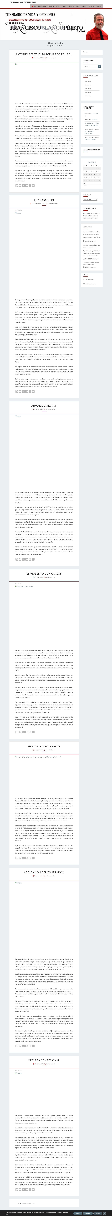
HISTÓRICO (99, 6)
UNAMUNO (91, 6)
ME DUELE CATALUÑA (92, 125)
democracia (92, 237)
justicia (95, 250)
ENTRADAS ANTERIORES (27, 1203)
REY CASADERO (44, 199)
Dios (99, 237)
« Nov (84, 186)
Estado (94, 241)
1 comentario (50, 577)
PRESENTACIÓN (42, 6)
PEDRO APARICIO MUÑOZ (92, 123)
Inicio (34, 6)
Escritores (86, 213)
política (96, 256)
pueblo (97, 259)
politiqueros (91, 256)
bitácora (92, 232)
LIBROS (64, 6)
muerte (93, 253)
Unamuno (87, 267)
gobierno (96, 245)
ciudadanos (97, 232)
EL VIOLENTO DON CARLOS (44, 573)
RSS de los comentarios (89, 284)
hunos (96, 248)
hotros (94, 248)
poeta (86, 255)
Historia (85, 248)
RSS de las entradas (88, 279)
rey (90, 262)
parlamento (97, 253)
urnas (92, 267)
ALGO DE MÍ (51, 6)
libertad (85, 253)
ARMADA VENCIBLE (44, 405)
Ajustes (98, 1213)
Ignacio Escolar (93, 218)
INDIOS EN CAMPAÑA (90, 139)
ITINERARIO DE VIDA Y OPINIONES (23, 2)
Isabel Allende (92, 216)
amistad (84, 232)
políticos (91, 258)
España (87, 241)
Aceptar (78, 1213)
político (85, 259)
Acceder (85, 52)
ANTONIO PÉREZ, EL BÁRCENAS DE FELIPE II (43, 54)
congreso (85, 234)
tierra (93, 264)
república (88, 262)
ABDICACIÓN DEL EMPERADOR (44, 872)
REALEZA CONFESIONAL (44, 1060)
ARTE (77, 6)
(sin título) (88, 81)
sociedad (84, 264)
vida (95, 267)
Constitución (91, 234)
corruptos (85, 237)
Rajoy (84, 262)
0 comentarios (51, 57)
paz (84, 256)
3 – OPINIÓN (93, 119)
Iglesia (85, 250)
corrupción (96, 234)
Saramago (92, 213)
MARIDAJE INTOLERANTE (44, 746)
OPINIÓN (58, 6)
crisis (88, 237)
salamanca (95, 262)
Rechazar (87, 1213)
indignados (90, 250)
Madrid (89, 253)
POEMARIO (71, 6)
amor (88, 232)
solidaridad (89, 264)
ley (98, 250)
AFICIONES (83, 6)
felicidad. (85, 245)
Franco (90, 245)
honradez (90, 248)
